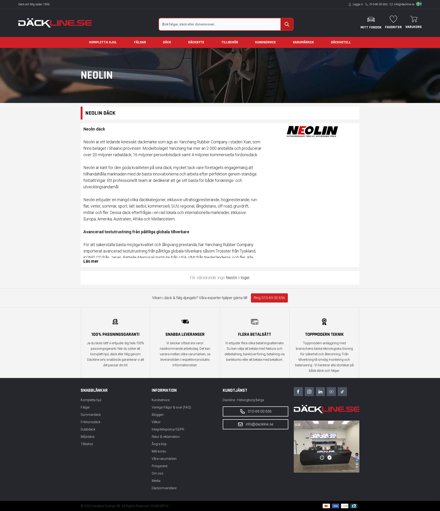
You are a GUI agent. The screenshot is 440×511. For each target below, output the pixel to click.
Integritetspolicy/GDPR (168, 429)
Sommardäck (91, 415)
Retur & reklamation (166, 437)
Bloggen (158, 415)
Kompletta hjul (103, 42)
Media (156, 481)
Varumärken (303, 42)
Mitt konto (159, 451)
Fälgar (140, 42)
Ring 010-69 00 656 (269, 298)
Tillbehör (229, 42)
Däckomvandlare (164, 488)
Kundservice (265, 42)
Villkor (156, 422)
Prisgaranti (160, 466)
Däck (167, 42)
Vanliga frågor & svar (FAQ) (171, 407)
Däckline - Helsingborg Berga (243, 400)
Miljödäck (88, 437)
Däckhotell (341, 42)
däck (126, 212)
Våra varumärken (164, 459)
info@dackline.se (404, 4)
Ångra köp (159, 444)
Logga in (358, 4)
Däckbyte (196, 42)
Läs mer (91, 261)
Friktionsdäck (90, 422)
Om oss (157, 473)
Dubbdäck (88, 429)
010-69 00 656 (378, 4)
